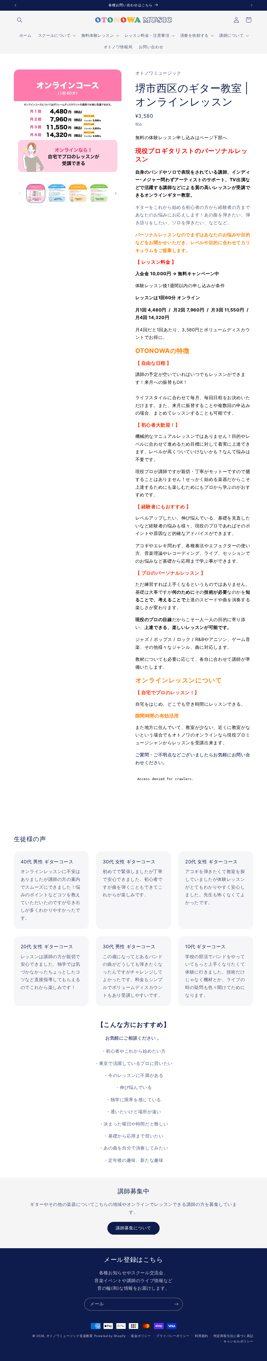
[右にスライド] (116, 193)
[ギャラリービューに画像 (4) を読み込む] (99, 193)
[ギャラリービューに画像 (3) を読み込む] (78, 193)
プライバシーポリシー (172, 1336)
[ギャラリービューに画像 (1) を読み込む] (36, 193)
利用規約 (201, 1336)
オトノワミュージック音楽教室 (69, 1336)
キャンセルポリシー (238, 1341)
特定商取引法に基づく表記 (233, 1336)
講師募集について (133, 1228)
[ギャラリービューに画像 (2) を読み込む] (57, 193)
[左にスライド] (19, 193)
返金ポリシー (141, 1336)
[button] (20, 20)
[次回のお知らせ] (251, 5)
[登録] (177, 1304)
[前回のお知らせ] (15, 5)
